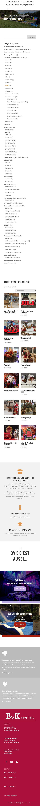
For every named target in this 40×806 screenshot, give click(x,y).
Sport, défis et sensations (12, 206)
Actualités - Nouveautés (12, 46)
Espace (7, 68)
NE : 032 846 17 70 (14, 5)
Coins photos (9, 186)
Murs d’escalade (10, 214)
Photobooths (8, 184)
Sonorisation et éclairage (12, 203)
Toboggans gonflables (12, 252)
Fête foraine (8, 127)
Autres (7, 60)
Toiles (7, 195)
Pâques (7, 88)
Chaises (7, 165)
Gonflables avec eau (11, 246)
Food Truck (8, 200)
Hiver (6, 77)
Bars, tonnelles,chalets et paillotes (16, 52)
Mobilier (6, 160)
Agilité (7, 134)
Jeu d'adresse (9, 140)
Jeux (5, 132)
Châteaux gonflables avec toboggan (16, 241)
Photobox (8, 192)
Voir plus (20, 589)
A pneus (7, 179)
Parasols (8, 168)
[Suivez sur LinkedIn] (16, 762)
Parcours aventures (11, 216)
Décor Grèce (10, 110)
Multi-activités (9, 249)
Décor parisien (11, 119)
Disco (6, 124)
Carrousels (8, 129)
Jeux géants (9, 149)
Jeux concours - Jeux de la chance (15, 157)
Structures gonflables (11, 236)
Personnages (9, 233)
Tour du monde (10, 97)
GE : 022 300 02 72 (28, 2)
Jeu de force (9, 143)
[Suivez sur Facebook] (6, 762)
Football (7, 71)
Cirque (7, 65)
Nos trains (7, 176)
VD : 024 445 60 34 (13, 2)
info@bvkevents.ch (28, 5)
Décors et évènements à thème (14, 58)
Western (8, 122)
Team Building (9, 255)
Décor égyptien (11, 104)
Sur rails (7, 182)
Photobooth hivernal (11, 189)
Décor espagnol (11, 107)
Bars (6, 162)
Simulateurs (9, 219)
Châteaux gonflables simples (14, 244)
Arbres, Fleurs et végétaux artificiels (16, 49)
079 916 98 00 (12, 796)
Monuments (9, 230)
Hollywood (8, 80)
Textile (7, 174)
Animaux (8, 227)
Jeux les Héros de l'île (11, 257)
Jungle (7, 82)
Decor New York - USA (13, 116)
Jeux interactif (9, 154)
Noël (6, 85)
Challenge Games (10, 55)
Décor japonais (11, 113)
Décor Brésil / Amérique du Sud (16, 102)
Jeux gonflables (10, 152)
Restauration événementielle (14, 198)
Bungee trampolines (11, 211)
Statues (6, 225)
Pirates (7, 91)
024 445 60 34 (12, 773)
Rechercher (31, 37)
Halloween (8, 74)
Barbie (7, 63)
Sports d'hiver (9, 222)
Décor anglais (11, 99)
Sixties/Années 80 (10, 94)
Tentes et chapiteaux (11, 260)
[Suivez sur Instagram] (11, 762)
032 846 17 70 (12, 777)
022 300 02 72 (12, 786)
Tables (7, 171)
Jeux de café (9, 146)
